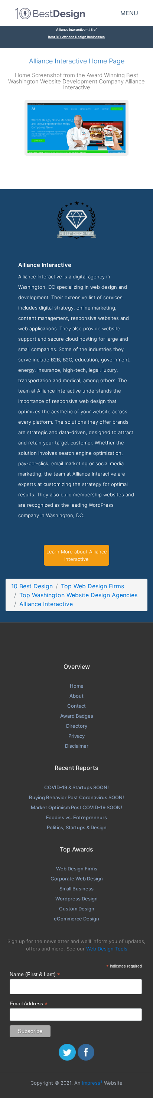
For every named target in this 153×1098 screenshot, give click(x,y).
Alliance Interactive (46, 604)
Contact (76, 706)
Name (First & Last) (35, 974)
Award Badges (76, 716)
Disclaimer (76, 746)
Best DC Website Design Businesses (76, 37)
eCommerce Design (76, 919)
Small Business (76, 889)
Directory (76, 726)
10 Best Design (32, 586)
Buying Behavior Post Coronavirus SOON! (76, 797)
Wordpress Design (76, 899)
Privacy (76, 736)
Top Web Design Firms (92, 586)
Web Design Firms (76, 869)
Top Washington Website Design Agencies (78, 595)
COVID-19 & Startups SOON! (76, 787)
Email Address (29, 1003)
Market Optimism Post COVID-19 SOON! (76, 807)
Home (77, 686)
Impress (92, 1083)
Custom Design (76, 909)
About (76, 696)
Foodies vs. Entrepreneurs (76, 817)
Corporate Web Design (77, 879)
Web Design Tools (106, 949)
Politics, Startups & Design (77, 827)
